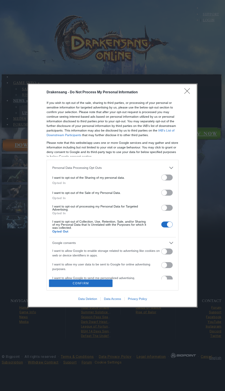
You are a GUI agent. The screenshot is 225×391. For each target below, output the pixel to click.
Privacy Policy (137, 299)
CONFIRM (81, 283)
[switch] (167, 177)
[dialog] (112, 195)
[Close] (188, 92)
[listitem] (112, 168)
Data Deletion (87, 299)
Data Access (112, 299)
